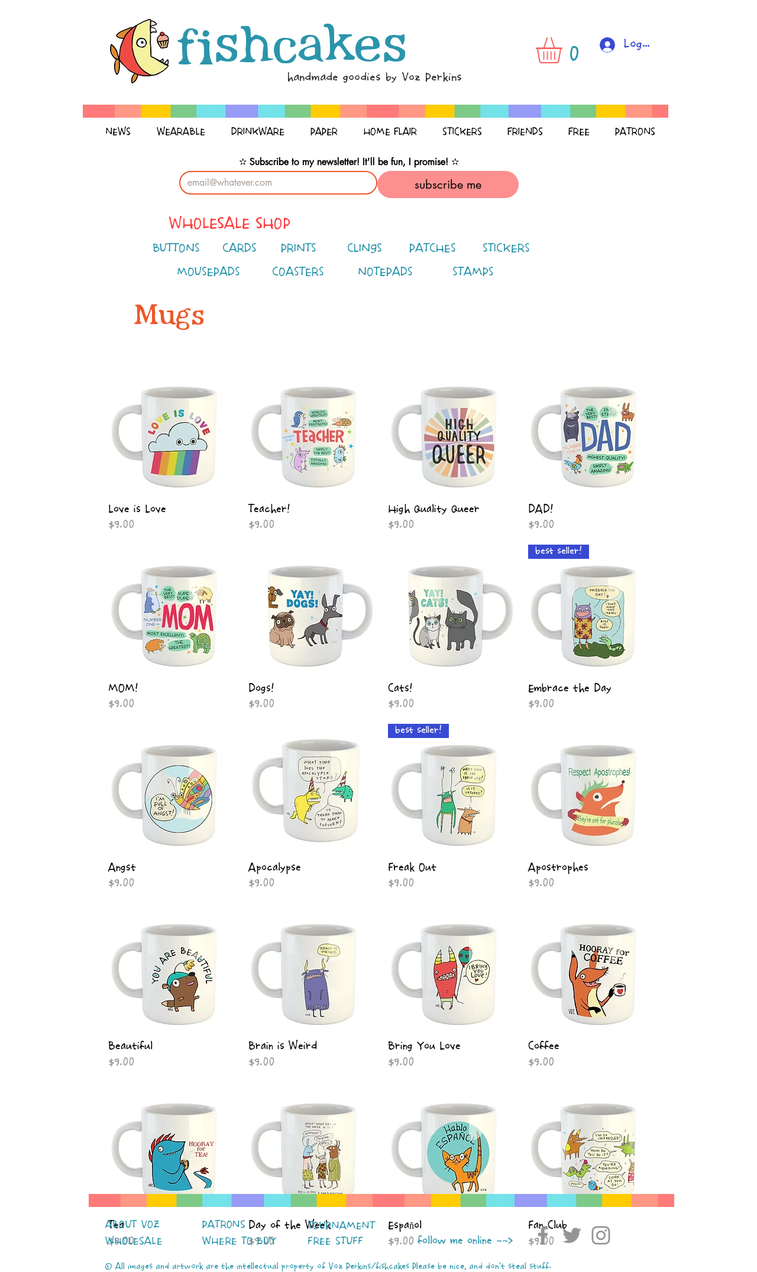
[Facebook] (542, 1235)
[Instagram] (600, 1235)
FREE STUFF (335, 1241)
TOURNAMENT (341, 1226)
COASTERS (298, 272)
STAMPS (473, 272)
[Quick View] (172, 429)
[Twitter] (571, 1235)
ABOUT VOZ (132, 1225)
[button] (564, 50)
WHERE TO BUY (239, 1241)
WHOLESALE (134, 1241)
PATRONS (223, 1225)
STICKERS (506, 248)
